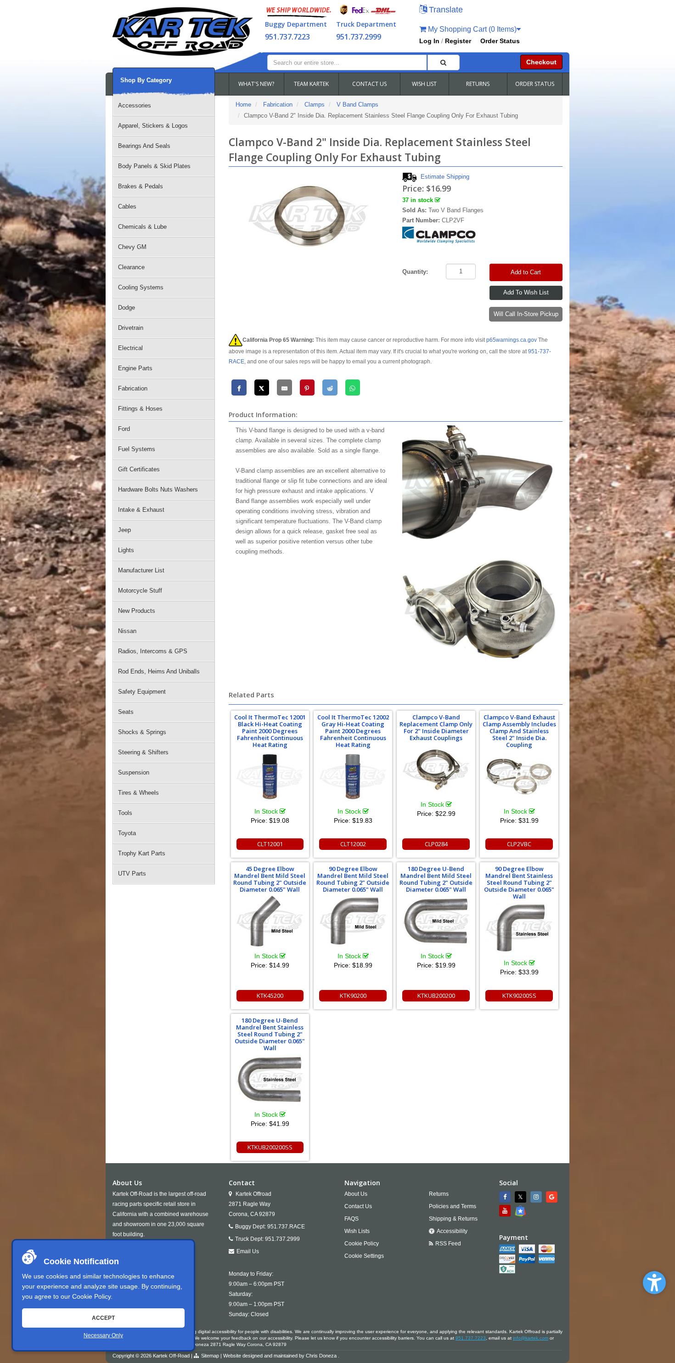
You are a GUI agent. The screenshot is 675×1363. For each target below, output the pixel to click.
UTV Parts (132, 873)
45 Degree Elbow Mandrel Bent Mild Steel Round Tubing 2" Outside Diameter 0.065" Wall (269, 879)
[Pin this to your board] (307, 387)
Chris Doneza (321, 1355)
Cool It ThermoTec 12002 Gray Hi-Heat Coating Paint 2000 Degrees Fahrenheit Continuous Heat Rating (353, 731)
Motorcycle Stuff (140, 590)
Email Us (247, 1251)
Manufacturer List (141, 570)
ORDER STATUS (534, 84)
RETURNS (477, 84)
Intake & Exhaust (141, 509)
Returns (439, 1194)
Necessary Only (103, 1335)
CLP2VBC (519, 844)
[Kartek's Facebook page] (506, 1197)
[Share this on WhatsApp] (352, 387)
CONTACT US (369, 84)
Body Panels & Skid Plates (154, 166)
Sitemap (210, 1355)
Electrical (130, 348)
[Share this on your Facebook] (239, 387)
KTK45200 (270, 995)
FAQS (351, 1219)
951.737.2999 (358, 37)
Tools (125, 812)
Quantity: (415, 271)
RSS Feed (448, 1243)
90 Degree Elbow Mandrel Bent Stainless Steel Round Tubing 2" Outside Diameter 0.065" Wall (519, 882)
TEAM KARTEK (311, 84)
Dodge (126, 307)
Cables (127, 206)
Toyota (127, 833)
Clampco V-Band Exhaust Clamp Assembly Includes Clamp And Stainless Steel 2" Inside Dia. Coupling (519, 731)
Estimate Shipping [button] (445, 176)
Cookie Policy (91, 1296)
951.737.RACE (286, 1226)
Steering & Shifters (143, 752)
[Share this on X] (262, 387)
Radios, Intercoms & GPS (152, 651)
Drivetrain (130, 327)
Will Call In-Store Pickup (526, 314)
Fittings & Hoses (140, 408)
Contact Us (358, 1206)
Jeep (124, 529)
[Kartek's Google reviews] (553, 1197)
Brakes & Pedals (140, 186)
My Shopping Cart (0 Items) (471, 29)
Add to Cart (526, 272)
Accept (103, 1318)
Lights (126, 550)
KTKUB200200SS (270, 1147)
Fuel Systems (136, 449)
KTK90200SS (519, 995)
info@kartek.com (530, 1337)
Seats (126, 711)
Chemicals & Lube (142, 226)
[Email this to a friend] (284, 387)
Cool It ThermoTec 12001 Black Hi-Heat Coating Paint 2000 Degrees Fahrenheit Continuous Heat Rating (270, 731)
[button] (654, 1282)
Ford (124, 428)
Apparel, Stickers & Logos (153, 125)
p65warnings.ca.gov (511, 340)
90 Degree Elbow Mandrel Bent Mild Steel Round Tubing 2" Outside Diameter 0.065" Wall (352, 879)
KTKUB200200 (436, 995)
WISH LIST (424, 84)
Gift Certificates (139, 469)
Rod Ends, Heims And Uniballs (159, 671)
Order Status (500, 41)
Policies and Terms (452, 1206)
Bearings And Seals (144, 145)
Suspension (133, 772)
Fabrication (132, 388)
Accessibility (452, 1231)
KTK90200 (353, 995)
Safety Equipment (142, 691)
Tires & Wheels (138, 792)
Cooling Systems (140, 287)
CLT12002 (353, 844)
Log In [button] (429, 41)
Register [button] (458, 41)
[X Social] (522, 1197)
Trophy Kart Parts (141, 853)
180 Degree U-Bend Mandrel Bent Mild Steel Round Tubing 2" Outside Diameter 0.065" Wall (435, 879)
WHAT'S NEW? (256, 84)
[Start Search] (444, 62)
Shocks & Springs (142, 732)
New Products (136, 610)
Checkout (541, 62)
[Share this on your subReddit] (330, 387)
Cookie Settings (364, 1256)
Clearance (131, 267)
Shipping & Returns (453, 1219)
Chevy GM (132, 246)
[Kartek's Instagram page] (537, 1197)
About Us (355, 1194)
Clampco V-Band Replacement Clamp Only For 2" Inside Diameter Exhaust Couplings (435, 727)
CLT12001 (270, 844)
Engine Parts (135, 368)
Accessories (134, 105)
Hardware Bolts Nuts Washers (158, 489)
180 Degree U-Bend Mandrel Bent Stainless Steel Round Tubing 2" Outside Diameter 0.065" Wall (270, 1034)
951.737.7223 (287, 37)
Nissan (127, 631)
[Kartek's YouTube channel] (506, 1210)
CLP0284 (436, 844)
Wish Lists (357, 1231)
